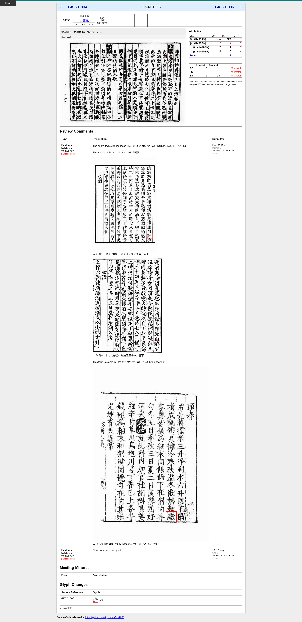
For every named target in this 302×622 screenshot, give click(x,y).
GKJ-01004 (77, 7)
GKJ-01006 (224, 7)
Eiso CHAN (218, 145)
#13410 (215, 558)
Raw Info (67, 608)
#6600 (215, 153)
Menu (7, 3)
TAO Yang (218, 550)
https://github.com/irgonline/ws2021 (104, 617)
